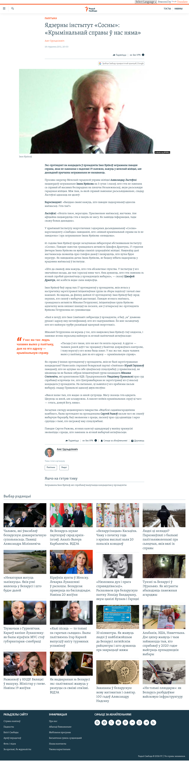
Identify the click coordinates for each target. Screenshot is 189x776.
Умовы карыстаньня (59, 749)
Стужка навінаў (12, 721)
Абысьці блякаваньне (60, 727)
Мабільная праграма (60, 732)
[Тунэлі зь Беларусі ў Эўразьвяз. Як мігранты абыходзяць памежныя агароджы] (164, 566)
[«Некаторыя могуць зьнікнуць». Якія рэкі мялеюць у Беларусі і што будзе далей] (25, 562)
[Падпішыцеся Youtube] (118, 722)
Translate (182, 2)
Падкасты (9, 727)
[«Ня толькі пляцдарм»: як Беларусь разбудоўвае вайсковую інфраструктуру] (164, 672)
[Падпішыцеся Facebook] (104, 722)
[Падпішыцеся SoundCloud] (132, 722)
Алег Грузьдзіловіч (54, 41)
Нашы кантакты (57, 744)
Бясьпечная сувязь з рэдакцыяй (65, 738)
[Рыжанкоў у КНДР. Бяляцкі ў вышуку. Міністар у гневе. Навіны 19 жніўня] (25, 664)
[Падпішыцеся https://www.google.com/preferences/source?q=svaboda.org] (97, 722)
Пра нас (53, 721)
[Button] (119, 55)
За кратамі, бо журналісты (17, 749)
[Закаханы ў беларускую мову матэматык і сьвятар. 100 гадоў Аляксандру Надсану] (117, 672)
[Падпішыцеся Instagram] (139, 722)
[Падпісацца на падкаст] (125, 722)
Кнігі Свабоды (11, 732)
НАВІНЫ (179, 9)
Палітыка (51, 18)
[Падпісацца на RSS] (153, 722)
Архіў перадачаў (12, 738)
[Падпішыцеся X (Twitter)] (111, 722)
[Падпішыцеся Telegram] (146, 722)
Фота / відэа (10, 744)
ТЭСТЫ (167, 9)
